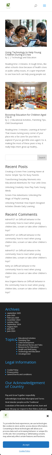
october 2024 (12, 322)
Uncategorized (24, 354)
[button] (47, 416)
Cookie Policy (24, 451)
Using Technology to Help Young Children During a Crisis (23, 53)
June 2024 (11, 331)
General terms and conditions (19, 374)
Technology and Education (23, 57)
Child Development (14, 123)
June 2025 (11, 315)
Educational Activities (21, 119)
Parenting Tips (39, 119)
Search (42, 157)
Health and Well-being (27, 349)
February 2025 (13, 318)
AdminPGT (10, 219)
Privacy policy (12, 372)
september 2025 (14, 313)
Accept (26, 444)
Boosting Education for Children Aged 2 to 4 (25, 116)
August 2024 (12, 326)
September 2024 (14, 324)
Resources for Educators (28, 347)
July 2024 (10, 329)
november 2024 (13, 320)
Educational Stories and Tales (30, 345)
